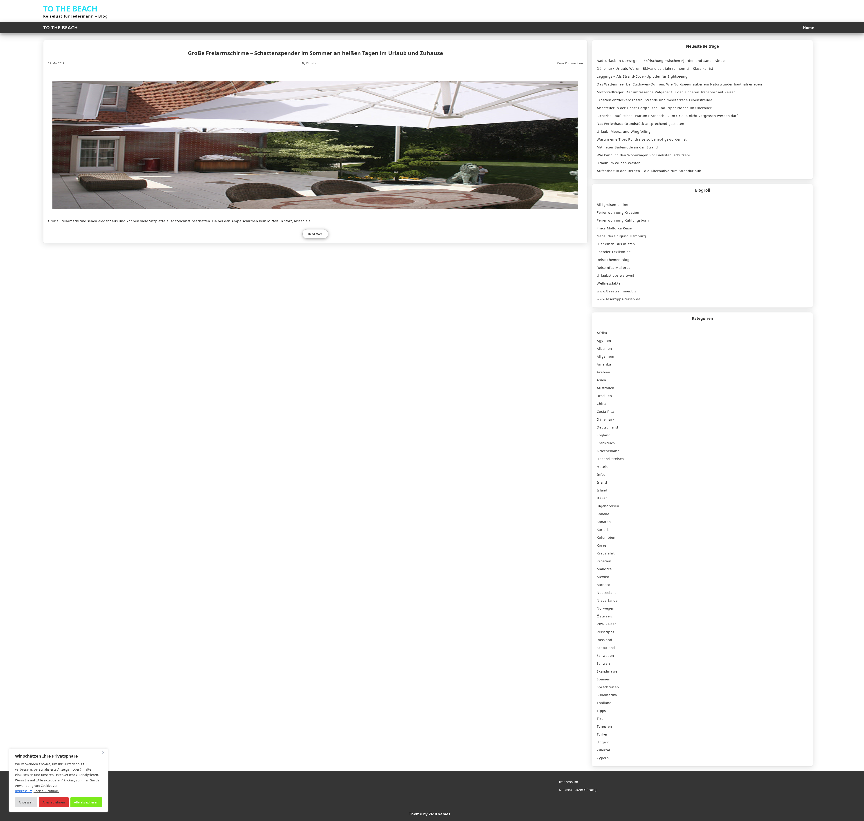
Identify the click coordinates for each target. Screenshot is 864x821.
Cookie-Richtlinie (46, 791)
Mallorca (604, 569)
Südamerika (607, 695)
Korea (602, 545)
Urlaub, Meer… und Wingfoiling (623, 131)
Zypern (603, 758)
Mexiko (603, 576)
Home (808, 27)
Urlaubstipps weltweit (615, 275)
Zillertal (603, 750)
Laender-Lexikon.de (613, 251)
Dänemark (605, 419)
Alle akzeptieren (86, 802)
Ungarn (603, 742)
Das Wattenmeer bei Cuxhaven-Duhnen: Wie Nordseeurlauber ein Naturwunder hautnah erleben (679, 84)
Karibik (603, 529)
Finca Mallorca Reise (614, 228)
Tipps (601, 710)
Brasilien (604, 395)
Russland (604, 639)
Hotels (602, 466)
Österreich (606, 616)
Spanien (603, 679)
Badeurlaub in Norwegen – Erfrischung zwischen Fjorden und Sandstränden (662, 60)
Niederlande (607, 600)
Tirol (601, 718)
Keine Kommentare (570, 63)
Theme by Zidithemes (429, 814)
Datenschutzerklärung (578, 789)
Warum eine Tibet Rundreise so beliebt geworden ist (642, 139)
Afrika (602, 332)
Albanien (604, 348)
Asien (601, 380)
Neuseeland (607, 592)
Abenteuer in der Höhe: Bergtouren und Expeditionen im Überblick (654, 107)
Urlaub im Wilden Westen (618, 163)
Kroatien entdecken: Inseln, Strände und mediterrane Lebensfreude (654, 100)
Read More (315, 234)
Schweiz (603, 663)
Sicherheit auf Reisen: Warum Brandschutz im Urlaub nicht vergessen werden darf (667, 115)
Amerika (604, 364)
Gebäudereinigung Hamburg (621, 236)
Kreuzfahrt (606, 553)
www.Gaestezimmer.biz (616, 291)
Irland (602, 482)
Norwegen (605, 608)
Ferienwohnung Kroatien (618, 212)
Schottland (606, 647)
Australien (605, 388)
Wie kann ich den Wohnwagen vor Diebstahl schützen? (644, 155)
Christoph (312, 63)
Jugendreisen (608, 506)
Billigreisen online (612, 204)
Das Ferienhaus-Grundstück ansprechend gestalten (640, 123)
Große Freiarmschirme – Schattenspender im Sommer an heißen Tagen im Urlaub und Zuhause (315, 53)
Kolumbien (606, 537)
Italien (602, 498)
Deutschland (607, 427)
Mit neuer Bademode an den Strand (627, 147)
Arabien (603, 372)
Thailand (604, 702)
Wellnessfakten (610, 283)
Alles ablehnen (54, 802)
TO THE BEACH (70, 8)
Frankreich (606, 443)
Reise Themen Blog (613, 259)
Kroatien (604, 561)
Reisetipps (605, 632)
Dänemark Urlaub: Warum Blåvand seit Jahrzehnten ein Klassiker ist (655, 68)
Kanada (603, 513)
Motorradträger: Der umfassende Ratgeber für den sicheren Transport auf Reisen (666, 92)
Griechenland (608, 451)
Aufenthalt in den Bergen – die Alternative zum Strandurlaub (649, 170)
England (604, 435)
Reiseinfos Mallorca (613, 267)
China (601, 403)
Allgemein (605, 356)
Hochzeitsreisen (610, 458)
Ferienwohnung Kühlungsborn (623, 220)
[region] (58, 780)
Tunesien (604, 726)
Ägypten (604, 340)
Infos (601, 474)
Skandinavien (608, 671)
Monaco (603, 584)
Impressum (568, 781)
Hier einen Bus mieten (616, 244)
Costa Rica (605, 411)
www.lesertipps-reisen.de (618, 299)
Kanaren (604, 521)
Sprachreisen (608, 687)
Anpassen (26, 802)
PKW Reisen (607, 624)
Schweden (605, 655)
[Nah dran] (103, 752)
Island (602, 490)
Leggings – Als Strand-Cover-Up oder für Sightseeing (642, 76)
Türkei (602, 734)
